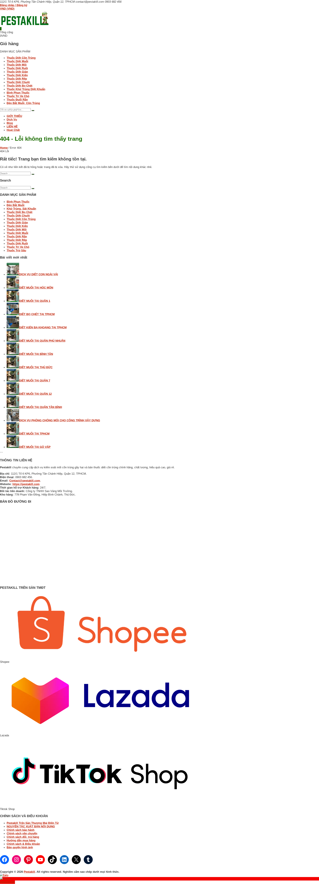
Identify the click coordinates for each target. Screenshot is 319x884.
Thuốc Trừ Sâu (16, 250)
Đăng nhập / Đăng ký (13, 5)
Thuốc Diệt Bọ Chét (19, 85)
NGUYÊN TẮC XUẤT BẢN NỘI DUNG (31, 826)
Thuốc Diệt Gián (17, 71)
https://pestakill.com (26, 484)
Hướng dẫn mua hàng (21, 840)
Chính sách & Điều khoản (23, 844)
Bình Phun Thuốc (18, 92)
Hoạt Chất (13, 130)
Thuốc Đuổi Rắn (17, 99)
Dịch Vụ (12, 119)
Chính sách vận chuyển (22, 833)
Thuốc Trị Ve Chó (18, 96)
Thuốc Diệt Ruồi (17, 68)
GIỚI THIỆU (14, 116)
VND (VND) (7, 8)
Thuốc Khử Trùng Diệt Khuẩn (26, 89)
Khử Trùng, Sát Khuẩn (21, 208)
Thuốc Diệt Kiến (17, 75)
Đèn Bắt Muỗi (15, 205)
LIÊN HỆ (12, 126)
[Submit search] (33, 174)
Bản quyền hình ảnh (20, 847)
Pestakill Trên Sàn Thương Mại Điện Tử (33, 823)
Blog (10, 123)
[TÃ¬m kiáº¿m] (33, 110)
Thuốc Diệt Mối (17, 64)
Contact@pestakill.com (24, 480)
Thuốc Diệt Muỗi (17, 61)
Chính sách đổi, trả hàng (23, 837)
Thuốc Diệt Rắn (17, 236)
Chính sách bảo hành (20, 830)
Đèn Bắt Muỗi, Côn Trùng (23, 103)
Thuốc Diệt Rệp (17, 78)
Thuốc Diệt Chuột (18, 82)
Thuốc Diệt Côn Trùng (21, 57)
